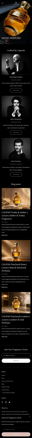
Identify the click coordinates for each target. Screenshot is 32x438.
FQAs (3, 378)
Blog (3, 384)
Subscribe (16, 434)
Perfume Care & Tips (7, 381)
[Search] (26, 3)
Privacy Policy (5, 389)
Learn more (16, 90)
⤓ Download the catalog (8, 392)
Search (3, 375)
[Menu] (2, 3)
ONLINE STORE (5, 387)
